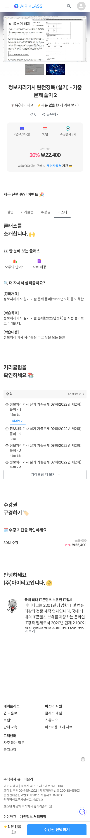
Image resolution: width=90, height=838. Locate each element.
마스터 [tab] (62, 212)
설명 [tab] (10, 212)
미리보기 (18, 421)
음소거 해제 (21, 24)
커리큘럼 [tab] (27, 212)
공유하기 (53, 114)
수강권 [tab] (45, 212)
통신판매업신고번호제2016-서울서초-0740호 (33, 795)
